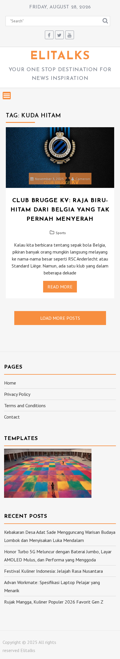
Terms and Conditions (25, 405)
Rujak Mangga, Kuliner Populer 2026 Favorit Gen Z (53, 602)
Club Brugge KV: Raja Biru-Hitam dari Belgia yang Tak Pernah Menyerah (60, 210)
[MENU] (6, 95)
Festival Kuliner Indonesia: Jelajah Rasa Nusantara (53, 571)
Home (10, 383)
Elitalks (60, 56)
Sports (61, 233)
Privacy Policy (17, 394)
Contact (12, 417)
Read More (60, 287)
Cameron (82, 179)
